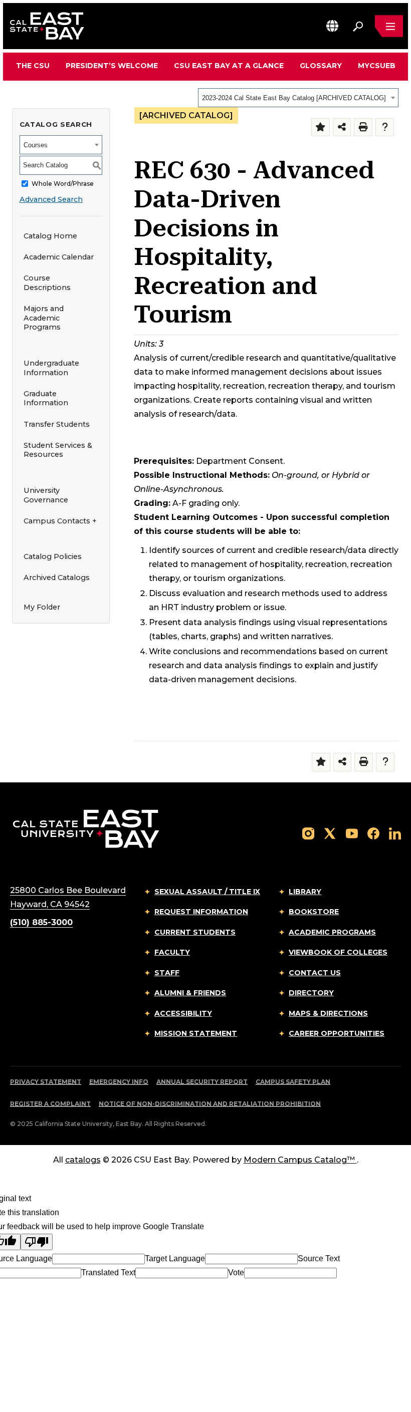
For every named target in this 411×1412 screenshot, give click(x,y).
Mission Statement (195, 1033)
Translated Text (108, 1272)
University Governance (46, 495)
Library (305, 891)
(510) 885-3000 (41, 922)
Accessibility (183, 1013)
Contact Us (315, 972)
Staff (166, 972)
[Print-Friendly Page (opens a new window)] (363, 127)
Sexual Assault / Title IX (207, 891)
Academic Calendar (59, 256)
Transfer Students (57, 424)
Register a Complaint (50, 1103)
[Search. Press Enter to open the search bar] (358, 26)
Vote (236, 1272)
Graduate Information (46, 398)
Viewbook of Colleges (338, 952)
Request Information (201, 911)
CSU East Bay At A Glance (229, 65)
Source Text (319, 1258)
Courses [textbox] (36, 145)
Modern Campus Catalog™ (299, 1160)
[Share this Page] (342, 127)
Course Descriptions (47, 282)
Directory (311, 992)
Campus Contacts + (60, 520)
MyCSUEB (376, 65)
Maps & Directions (328, 1013)
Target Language (175, 1258)
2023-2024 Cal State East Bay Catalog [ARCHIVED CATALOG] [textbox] (294, 98)
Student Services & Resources (58, 450)
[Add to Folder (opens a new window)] (320, 127)
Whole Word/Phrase (63, 183)
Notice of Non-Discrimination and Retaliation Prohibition (210, 1103)
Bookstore (314, 911)
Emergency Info (118, 1081)
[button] (332, 26)
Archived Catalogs (57, 577)
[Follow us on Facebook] (373, 832)
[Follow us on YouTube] (352, 832)
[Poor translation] (37, 1242)
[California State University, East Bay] (86, 828)
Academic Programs (332, 932)
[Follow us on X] (330, 832)
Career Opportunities (336, 1033)
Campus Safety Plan (293, 1081)
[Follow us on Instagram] (308, 832)
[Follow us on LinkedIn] (395, 832)
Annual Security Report (202, 1081)
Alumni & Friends (190, 992)
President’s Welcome (112, 65)
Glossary (321, 65)
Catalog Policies (53, 556)
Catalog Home (50, 235)
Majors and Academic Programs (44, 318)
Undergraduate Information (51, 368)
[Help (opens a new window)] (384, 127)
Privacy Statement (45, 1081)
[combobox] (298, 97)
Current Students (195, 932)
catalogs (83, 1160)
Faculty (172, 952)
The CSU (33, 65)
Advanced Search (51, 199)
